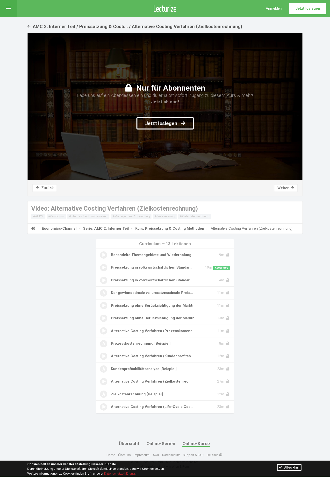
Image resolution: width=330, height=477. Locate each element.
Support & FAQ (193, 455)
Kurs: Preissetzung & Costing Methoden (169, 228)
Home (111, 455)
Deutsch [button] (213, 455)
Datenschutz (171, 455)
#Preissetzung (165, 216)
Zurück (47, 188)
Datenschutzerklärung (119, 473)
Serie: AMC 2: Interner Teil (106, 228)
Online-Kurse (196, 443)
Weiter (283, 188)
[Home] (33, 228)
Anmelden (274, 8)
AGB (156, 455)
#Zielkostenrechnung (194, 216)
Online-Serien (160, 443)
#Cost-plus (56, 216)
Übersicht (129, 443)
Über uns (124, 455)
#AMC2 (38, 216)
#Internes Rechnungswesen (88, 216)
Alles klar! (291, 467)
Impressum (142, 455)
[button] (8, 8)
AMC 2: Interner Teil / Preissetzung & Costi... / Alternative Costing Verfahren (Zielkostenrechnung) (137, 26)
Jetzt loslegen (307, 8)
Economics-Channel (59, 228)
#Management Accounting (131, 216)
